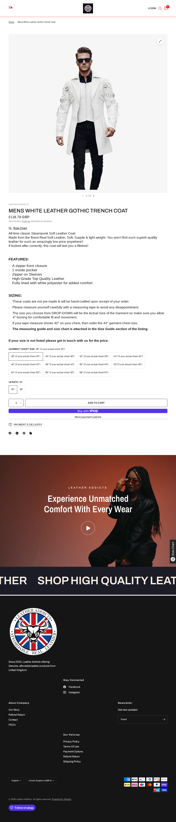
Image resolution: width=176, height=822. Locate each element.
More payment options (88, 417)
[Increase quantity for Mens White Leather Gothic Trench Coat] (20, 403)
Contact (13, 719)
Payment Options (73, 751)
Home (11, 22)
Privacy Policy (71, 741)
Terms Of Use (71, 746)
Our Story (14, 709)
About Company (19, 703)
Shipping (25, 221)
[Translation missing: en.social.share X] (18, 433)
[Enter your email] (164, 719)
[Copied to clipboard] (31, 433)
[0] (165, 8)
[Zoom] (160, 41)
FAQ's (12, 724)
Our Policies (71, 735)
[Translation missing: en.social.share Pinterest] (25, 433)
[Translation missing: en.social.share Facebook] (11, 433)
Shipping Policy (72, 761)
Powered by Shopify (61, 799)
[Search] (160, 8)
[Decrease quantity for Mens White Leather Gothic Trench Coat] (11, 403)
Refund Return (17, 714)
